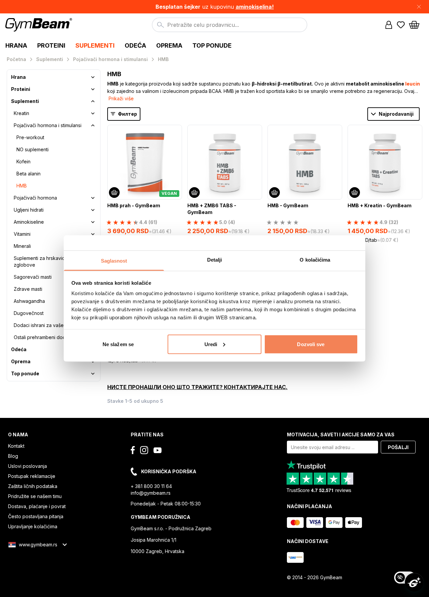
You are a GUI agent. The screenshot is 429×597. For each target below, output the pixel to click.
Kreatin (21, 113)
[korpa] (416, 25)
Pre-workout (30, 137)
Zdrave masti (28, 289)
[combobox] (229, 24)
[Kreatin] (92, 113)
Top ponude (25, 373)
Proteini (20, 89)
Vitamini (22, 234)
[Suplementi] (92, 101)
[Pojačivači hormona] (92, 198)
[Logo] (39, 25)
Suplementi (25, 101)
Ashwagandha (29, 301)
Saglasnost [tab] (114, 261)
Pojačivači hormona (35, 198)
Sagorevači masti (33, 277)
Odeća (18, 349)
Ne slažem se (118, 344)
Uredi (211, 344)
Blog (13, 456)
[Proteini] (92, 89)
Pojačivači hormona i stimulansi (47, 125)
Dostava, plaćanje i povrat (37, 506)
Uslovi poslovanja (27, 466)
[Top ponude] (92, 373)
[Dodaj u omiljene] (176, 130)
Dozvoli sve (310, 344)
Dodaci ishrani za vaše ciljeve (46, 325)
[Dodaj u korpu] (114, 192)
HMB (21, 185)
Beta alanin (28, 173)
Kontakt (16, 446)
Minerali (22, 246)
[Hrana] (92, 77)
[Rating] (282, 222)
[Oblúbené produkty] (401, 25)
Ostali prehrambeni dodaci (43, 337)
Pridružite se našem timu (35, 496)
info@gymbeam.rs (151, 493)
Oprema (20, 361)
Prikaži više (121, 98)
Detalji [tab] (214, 260)
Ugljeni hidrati (29, 210)
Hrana (18, 77)
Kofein (23, 161)
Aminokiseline (29, 222)
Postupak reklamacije (31, 476)
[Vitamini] (92, 234)
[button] (214, 6)
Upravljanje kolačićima (32, 526)
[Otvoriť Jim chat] (414, 582)
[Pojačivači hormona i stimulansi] (92, 125)
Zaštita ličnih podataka (32, 486)
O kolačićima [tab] (315, 260)
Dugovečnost (29, 313)
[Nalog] (389, 25)
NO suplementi (32, 149)
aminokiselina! (255, 6)
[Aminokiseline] (92, 222)
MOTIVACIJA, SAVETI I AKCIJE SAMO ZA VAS (340, 434)
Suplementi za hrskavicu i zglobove (42, 261)
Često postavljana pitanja (35, 516)
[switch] (405, 578)
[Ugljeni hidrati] (92, 210)
